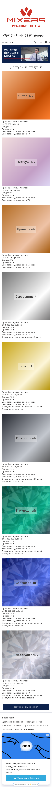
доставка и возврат (12, 722)
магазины (29, 729)
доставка (7, 729)
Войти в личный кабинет (26, 707)
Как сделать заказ (11, 726)
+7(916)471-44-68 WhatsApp (23, 35)
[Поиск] (35, 43)
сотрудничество (33, 722)
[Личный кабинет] (40, 42)
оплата (18, 729)
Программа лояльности (35, 726)
